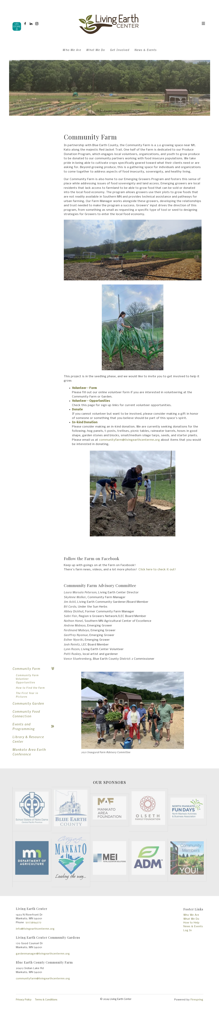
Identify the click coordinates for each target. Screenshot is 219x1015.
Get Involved (119, 50)
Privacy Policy (23, 999)
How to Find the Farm (30, 687)
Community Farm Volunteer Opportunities (27, 678)
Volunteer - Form (84, 388)
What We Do (95, 50)
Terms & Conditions (46, 999)
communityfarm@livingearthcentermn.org (129, 440)
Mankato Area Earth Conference (29, 751)
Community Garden (28, 703)
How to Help (191, 922)
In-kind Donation (85, 422)
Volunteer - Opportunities (91, 401)
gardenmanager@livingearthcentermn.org (43, 953)
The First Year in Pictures (27, 694)
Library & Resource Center (28, 739)
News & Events (145, 50)
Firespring (197, 999)
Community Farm (26, 668)
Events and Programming (23, 726)
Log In (187, 930)
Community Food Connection (26, 713)
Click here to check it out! (157, 569)
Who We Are (72, 50)
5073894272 (33, 922)
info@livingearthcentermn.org (35, 929)
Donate (77, 409)
